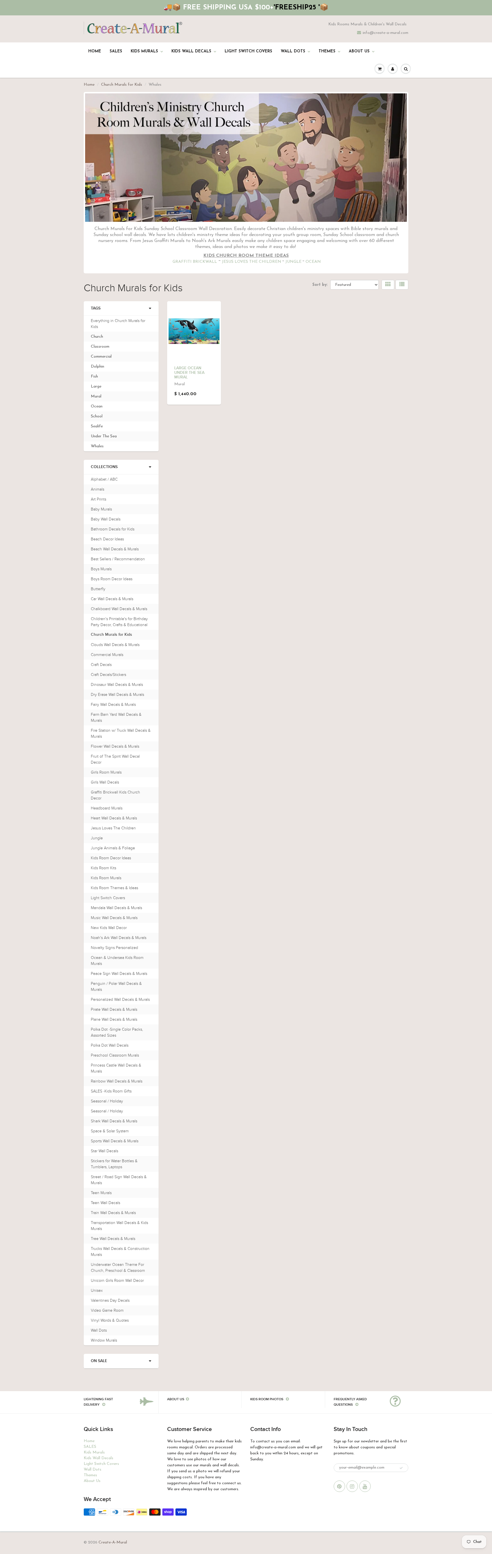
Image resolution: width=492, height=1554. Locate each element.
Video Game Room (107, 1310)
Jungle (97, 838)
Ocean (96, 406)
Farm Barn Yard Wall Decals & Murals (116, 717)
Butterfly (98, 589)
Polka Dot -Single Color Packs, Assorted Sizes (117, 1032)
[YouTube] (365, 1486)
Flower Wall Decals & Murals (115, 746)
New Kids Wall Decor (109, 927)
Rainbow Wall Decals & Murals (116, 1081)
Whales (97, 446)
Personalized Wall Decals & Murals (120, 999)
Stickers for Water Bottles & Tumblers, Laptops (114, 1164)
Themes (327, 51)
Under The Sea (104, 436)
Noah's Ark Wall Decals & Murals (118, 937)
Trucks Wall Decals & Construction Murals (120, 1251)
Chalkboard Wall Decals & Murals (119, 608)
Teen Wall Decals (105, 1202)
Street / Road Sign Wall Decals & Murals (119, 1179)
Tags (96, 308)
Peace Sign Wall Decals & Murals (119, 973)
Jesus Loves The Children (113, 828)
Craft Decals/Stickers (108, 674)
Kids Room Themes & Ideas (114, 887)
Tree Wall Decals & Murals (113, 1238)
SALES (116, 51)
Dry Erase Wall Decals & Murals (117, 694)
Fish (94, 376)
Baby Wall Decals (105, 519)
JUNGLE (293, 262)
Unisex (97, 1290)
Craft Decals (101, 664)
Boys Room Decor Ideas (111, 579)
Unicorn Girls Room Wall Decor (117, 1280)
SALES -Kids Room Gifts (111, 1091)
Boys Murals (101, 569)
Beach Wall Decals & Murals (115, 549)
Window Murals (104, 1340)
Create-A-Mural (113, 1542)
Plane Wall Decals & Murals (114, 1019)
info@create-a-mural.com (385, 33)
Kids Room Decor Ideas (111, 858)
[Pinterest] (339, 1486)
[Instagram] (352, 1486)
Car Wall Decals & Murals (112, 598)
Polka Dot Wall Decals (109, 1045)
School (96, 416)
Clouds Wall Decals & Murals (115, 644)
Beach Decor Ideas (107, 539)
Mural (96, 396)
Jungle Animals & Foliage (113, 848)
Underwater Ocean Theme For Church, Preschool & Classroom (118, 1267)
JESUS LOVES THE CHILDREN (251, 262)
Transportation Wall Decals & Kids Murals (119, 1225)
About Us (359, 51)
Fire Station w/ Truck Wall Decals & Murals (121, 733)
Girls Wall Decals (105, 782)
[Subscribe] (401, 1468)
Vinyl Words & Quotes (110, 1320)
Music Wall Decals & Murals (114, 917)
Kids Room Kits (103, 868)
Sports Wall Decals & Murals (114, 1141)
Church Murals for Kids (121, 85)
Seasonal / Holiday (107, 1101)
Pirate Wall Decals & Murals (114, 1009)
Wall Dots (293, 51)
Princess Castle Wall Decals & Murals (116, 1068)
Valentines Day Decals (110, 1300)
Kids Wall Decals (191, 51)
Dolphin (97, 366)
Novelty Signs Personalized (114, 947)
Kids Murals (144, 51)
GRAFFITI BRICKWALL (195, 262)
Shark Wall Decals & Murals (114, 1121)
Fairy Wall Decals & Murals (113, 704)
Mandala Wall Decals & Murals (116, 907)
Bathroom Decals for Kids (112, 529)
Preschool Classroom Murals (115, 1055)
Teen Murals (101, 1192)
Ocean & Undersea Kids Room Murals (117, 960)
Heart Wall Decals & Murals (114, 818)
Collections (104, 467)
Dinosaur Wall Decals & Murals (117, 684)
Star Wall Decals (104, 1151)
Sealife (97, 426)
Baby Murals (101, 509)
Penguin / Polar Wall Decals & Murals (116, 986)
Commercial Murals (107, 654)
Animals (97, 489)
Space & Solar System (110, 1131)
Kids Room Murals (106, 878)
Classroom (100, 347)
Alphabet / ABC (104, 479)
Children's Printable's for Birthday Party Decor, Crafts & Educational (119, 621)
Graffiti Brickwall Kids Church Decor (115, 795)
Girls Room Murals (106, 772)
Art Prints (98, 499)
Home (94, 51)
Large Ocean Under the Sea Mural (189, 372)
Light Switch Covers (248, 51)
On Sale (99, 1361)
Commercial (101, 356)
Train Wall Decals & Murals (113, 1212)
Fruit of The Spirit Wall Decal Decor (115, 759)
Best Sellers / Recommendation (118, 559)
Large (96, 386)
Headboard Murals (106, 808)
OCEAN (313, 262)
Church (97, 337)
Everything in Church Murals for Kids (118, 323)
